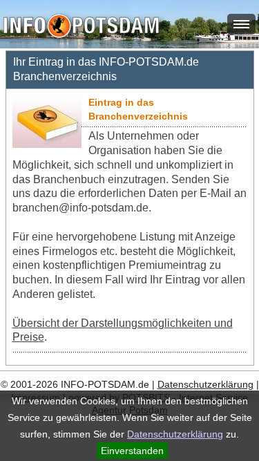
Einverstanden (132, 450)
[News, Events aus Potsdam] (81, 27)
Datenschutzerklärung (175, 434)
